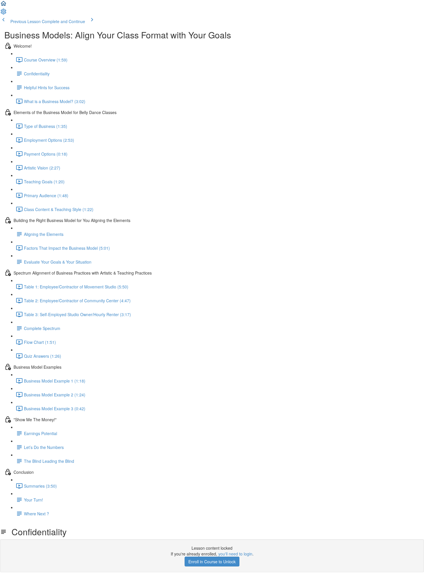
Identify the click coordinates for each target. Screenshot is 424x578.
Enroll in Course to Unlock (212, 561)
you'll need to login (235, 554)
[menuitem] (3, 13)
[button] (3, 5)
